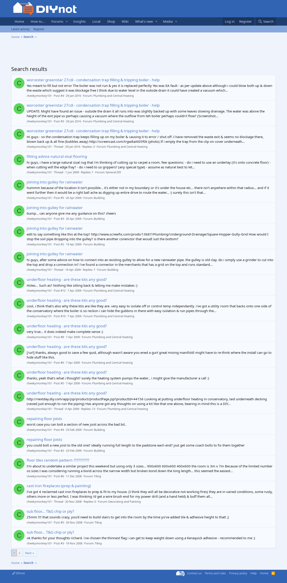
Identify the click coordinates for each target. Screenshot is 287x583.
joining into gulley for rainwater (55, 182)
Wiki (125, 21)
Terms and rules (215, 573)
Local (96, 21)
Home (19, 21)
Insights (79, 21)
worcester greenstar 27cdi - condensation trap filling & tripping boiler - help (93, 79)
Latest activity (20, 29)
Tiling (97, 476)
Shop (111, 21)
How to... (38, 21)
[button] (67, 21)
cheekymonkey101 (39, 96)
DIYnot (20, 573)
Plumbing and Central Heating (113, 96)
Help (253, 573)
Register (38, 29)
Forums (57, 21)
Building (99, 198)
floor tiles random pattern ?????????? (58, 460)
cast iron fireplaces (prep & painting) (59, 485)
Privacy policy (238, 573)
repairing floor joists (44, 418)
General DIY (113, 172)
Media (168, 21)
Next (28, 553)
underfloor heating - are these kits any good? (67, 279)
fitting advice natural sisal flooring (57, 156)
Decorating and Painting (124, 501)
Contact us (194, 573)
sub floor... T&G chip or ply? (50, 511)
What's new (144, 21)
